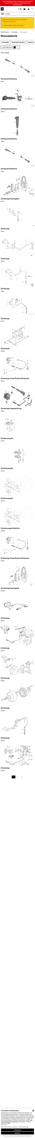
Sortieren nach (8, 47)
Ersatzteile (14, 32)
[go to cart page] (33, 9)
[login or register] (29, 9)
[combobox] (19, 13)
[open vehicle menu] (24, 9)
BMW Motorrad (5, 32)
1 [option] (13, 777)
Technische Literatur (18, 42)
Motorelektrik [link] (23, 32)
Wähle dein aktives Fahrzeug (14, 25)
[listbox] (17, 777)
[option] (17, 777)
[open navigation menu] (3, 14)
